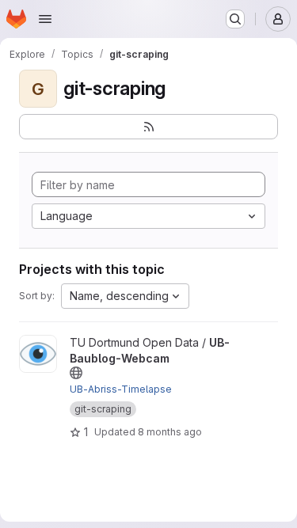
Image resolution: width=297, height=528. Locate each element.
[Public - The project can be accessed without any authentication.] (76, 373)
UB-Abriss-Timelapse (121, 389)
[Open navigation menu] (45, 19)
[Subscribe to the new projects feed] (148, 126)
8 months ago (170, 432)
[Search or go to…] (235, 18)
